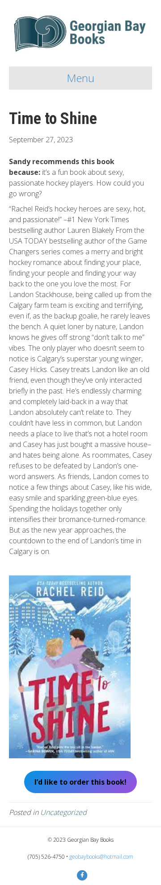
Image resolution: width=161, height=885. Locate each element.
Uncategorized (63, 812)
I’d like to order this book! (80, 782)
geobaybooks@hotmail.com (101, 856)
